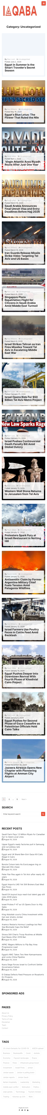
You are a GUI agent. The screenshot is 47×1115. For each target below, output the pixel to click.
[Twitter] (22, 1110)
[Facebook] (19, 1110)
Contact (5, 1028)
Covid (28, 1053)
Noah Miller (11, 156)
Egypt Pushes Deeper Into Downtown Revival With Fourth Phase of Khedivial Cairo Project (21, 678)
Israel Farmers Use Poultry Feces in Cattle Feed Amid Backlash (22, 632)
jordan (30, 1068)
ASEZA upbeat (38, 1048)
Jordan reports (9, 1077)
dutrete (37, 1053)
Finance (6, 1063)
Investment (7, 1068)
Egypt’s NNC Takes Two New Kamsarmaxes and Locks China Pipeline (22, 955)
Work (31, 1097)
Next (24, 799)
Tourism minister (34, 1092)
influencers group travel (29, 1063)
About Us (5, 1013)
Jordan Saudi (23, 1077)
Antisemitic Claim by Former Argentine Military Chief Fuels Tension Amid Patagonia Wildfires (23, 584)
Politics (36, 1087)
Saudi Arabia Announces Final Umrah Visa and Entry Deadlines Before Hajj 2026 (22, 208)
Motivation (26, 1087)
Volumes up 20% (18, 1097)
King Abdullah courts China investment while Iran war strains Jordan (22, 915)
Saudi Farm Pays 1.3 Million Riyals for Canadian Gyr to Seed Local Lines (23, 835)
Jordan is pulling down (25, 1072)
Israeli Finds (20, 1068)
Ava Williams (12, 109)
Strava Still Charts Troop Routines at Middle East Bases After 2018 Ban (22, 935)
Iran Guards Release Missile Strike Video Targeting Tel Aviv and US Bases (22, 255)
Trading (6, 1097)
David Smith (12, 574)
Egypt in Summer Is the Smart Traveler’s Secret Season (20, 67)
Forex (15, 1063)
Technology (20, 1092)
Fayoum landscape (21, 1058)
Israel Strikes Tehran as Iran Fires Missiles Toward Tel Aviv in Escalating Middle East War (23, 349)
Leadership (24, 1082)
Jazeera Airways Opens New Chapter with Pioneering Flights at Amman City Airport (23, 772)
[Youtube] (28, 1110)
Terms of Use (7, 1019)
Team (4, 1025)
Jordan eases (8, 1072)
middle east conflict (11, 1087)
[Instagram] (25, 1110)
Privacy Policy (7, 1016)
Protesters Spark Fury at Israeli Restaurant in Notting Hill (23, 538)
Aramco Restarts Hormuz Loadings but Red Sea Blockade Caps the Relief (22, 925)
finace (34, 1058)
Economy (6, 1058)
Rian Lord (11, 59)
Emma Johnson (13, 762)
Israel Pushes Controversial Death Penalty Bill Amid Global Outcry (22, 444)
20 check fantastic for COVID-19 (16, 1048)
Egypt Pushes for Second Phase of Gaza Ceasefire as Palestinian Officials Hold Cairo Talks (22, 725)
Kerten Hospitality (10, 1082)
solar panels (7, 1092)
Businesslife (18, 1053)
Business (6, 1053)
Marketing (36, 1082)
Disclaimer (6, 1022)
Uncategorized (24, 59)
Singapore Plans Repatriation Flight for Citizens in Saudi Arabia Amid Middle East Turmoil (21, 301)
